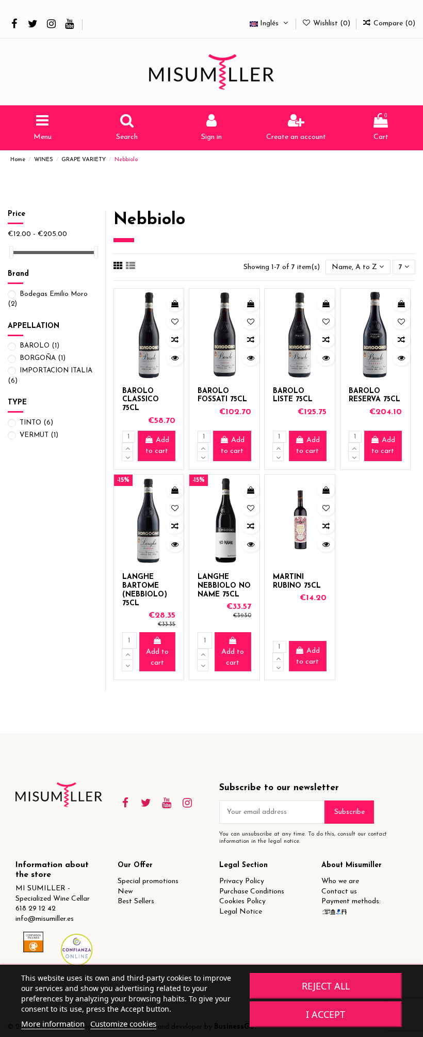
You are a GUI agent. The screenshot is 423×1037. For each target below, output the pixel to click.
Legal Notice (240, 912)
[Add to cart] (175, 303)
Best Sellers (136, 901)
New (125, 891)
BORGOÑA (43, 358)
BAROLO (39, 345)
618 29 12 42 (35, 909)
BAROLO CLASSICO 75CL (140, 400)
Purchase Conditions (251, 891)
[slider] (11, 252)
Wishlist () (331, 23)
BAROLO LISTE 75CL (293, 395)
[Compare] (175, 340)
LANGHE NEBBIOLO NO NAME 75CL (224, 586)
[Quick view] (175, 358)
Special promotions (148, 881)
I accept (325, 1014)
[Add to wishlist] (175, 321)
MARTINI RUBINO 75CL (297, 581)
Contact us (339, 891)
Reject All (326, 986)
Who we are (340, 881)
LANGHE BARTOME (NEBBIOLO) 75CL (144, 590)
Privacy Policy (241, 881)
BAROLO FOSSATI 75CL (222, 395)
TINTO (36, 422)
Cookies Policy (242, 901)
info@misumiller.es (44, 919)
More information (53, 1023)
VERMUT (39, 435)
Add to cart (157, 445)
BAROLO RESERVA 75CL (374, 395)
